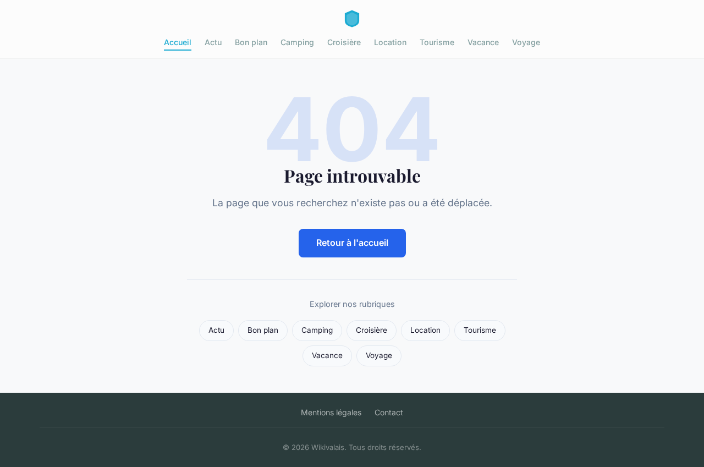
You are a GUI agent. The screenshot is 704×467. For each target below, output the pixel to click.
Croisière (344, 42)
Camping (297, 42)
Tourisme (437, 42)
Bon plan (251, 42)
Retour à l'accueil (352, 242)
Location (390, 42)
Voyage (526, 42)
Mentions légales (331, 412)
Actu (213, 42)
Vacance (483, 42)
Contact (389, 412)
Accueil (177, 42)
